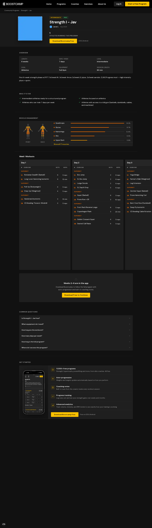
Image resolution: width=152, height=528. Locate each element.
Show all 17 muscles (61, 144)
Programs (61, 4)
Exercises (88, 4)
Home (49, 4)
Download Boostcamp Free (63, 41)
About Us (102, 4)
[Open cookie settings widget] (3, 524)
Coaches (75, 4)
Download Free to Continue (76, 295)
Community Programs (11, 10)
